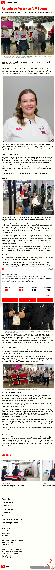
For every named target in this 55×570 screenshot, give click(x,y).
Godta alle (44, 300)
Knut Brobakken (13, 553)
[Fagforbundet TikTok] (10, 556)
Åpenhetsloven (6, 530)
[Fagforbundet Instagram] (6, 556)
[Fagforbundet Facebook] (2, 556)
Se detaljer (48, 295)
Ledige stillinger (6, 533)
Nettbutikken (5, 535)
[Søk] (48, 2)
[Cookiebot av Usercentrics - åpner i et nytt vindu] (47, 269)
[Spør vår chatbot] (53, 568)
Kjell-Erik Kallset (17, 549)
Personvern (5, 528)
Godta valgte (27, 300)
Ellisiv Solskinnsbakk (16, 551)
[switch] (21, 290)
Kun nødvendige (10, 300)
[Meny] (52, 2)
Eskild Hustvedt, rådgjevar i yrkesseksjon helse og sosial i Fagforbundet (22, 62)
